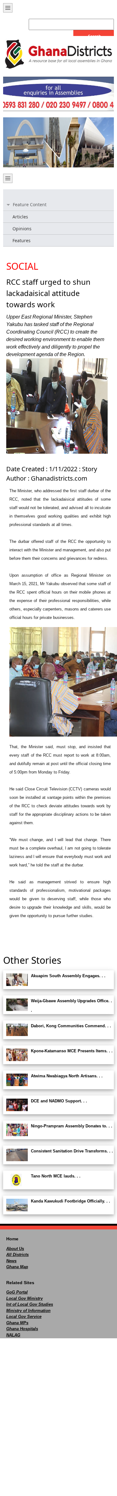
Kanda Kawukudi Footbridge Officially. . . (70, 1201)
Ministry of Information (28, 1310)
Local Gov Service (23, 1316)
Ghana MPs (17, 1322)
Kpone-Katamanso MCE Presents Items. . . (72, 1051)
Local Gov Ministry (24, 1298)
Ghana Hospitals (22, 1328)
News (11, 1261)
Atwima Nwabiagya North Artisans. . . (67, 1076)
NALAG (13, 1335)
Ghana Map (17, 1266)
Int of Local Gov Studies (29, 1304)
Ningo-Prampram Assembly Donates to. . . (71, 1126)
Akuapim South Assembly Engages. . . (68, 975)
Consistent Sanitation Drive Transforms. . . (72, 1151)
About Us (15, 1248)
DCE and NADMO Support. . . (59, 1101)
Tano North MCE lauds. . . (55, 1176)
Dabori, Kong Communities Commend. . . (71, 1026)
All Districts (17, 1254)
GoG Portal (17, 1292)
